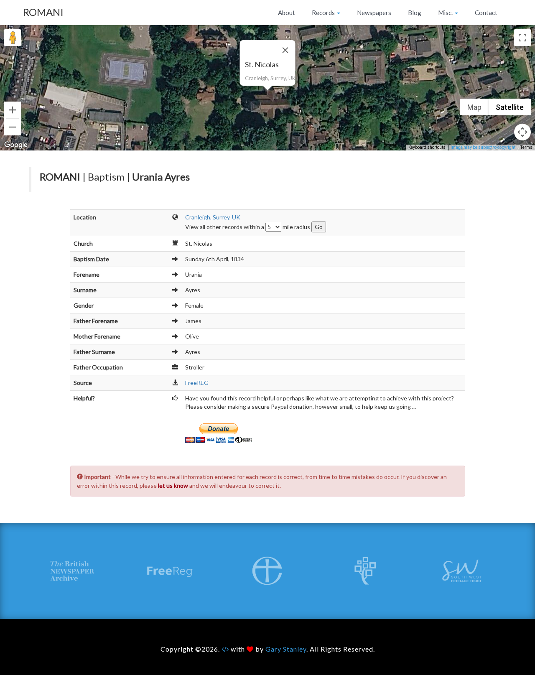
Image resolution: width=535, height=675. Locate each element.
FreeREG (197, 382)
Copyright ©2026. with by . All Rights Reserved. (267, 649)
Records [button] (324, 12)
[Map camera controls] (522, 132)
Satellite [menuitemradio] (510, 107)
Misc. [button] (446, 12)
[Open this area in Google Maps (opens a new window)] (16, 145)
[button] (267, 95)
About (286, 12)
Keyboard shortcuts (427, 147)
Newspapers (374, 12)
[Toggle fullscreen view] (522, 37)
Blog (414, 12)
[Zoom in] (12, 110)
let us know (173, 485)
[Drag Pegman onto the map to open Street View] (12, 37)
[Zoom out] (12, 127)
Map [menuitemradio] (474, 107)
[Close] (285, 50)
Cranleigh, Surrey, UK (212, 217)
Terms (526, 147)
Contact (486, 12)
